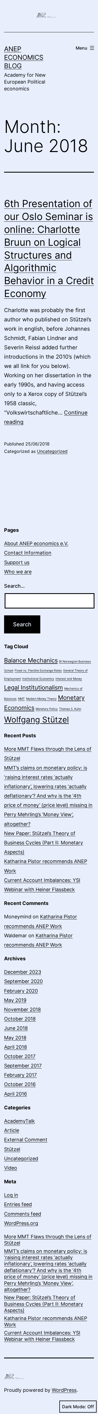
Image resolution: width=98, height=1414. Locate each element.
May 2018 (15, 1038)
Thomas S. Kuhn (70, 709)
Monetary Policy (47, 709)
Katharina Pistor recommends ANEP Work (45, 1321)
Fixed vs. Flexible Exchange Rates (38, 670)
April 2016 (15, 1094)
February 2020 (21, 991)
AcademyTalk (19, 1121)
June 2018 (16, 1028)
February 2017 (20, 1075)
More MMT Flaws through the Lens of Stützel (47, 1240)
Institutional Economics (38, 679)
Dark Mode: (74, 1406)
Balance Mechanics (31, 660)
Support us (16, 562)
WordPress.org (21, 1223)
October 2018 (20, 1019)
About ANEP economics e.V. (36, 543)
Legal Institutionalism (33, 687)
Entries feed (18, 1204)
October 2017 (19, 1056)
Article (11, 1130)
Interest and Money (69, 679)
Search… (14, 586)
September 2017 (23, 1066)
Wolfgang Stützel (36, 719)
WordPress (64, 1390)
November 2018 (22, 1009)
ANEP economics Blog (23, 57)
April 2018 (15, 1047)
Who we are (18, 572)
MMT (21, 699)
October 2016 (20, 1084)
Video (10, 1168)
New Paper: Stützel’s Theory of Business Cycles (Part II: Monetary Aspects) (43, 842)
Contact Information (27, 553)
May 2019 (15, 1000)
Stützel (12, 1149)
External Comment (25, 1139)
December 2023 (22, 972)
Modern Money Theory (41, 699)
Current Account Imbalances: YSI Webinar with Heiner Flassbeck (42, 1336)
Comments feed (22, 1214)
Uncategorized (52, 451)
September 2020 (23, 981)
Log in (11, 1195)
